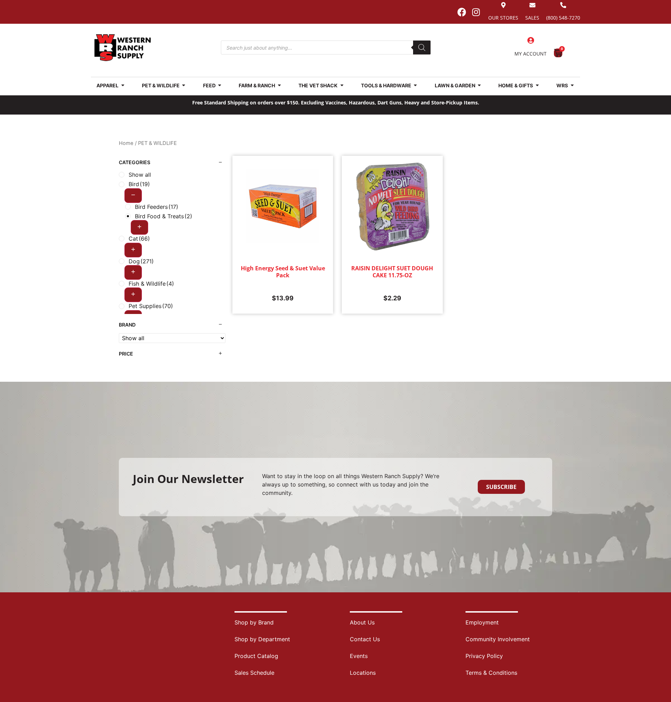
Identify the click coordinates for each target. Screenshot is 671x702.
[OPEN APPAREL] (122, 85)
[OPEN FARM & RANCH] (279, 85)
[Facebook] (461, 12)
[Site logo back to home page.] (122, 47)
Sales (532, 17)
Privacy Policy (484, 655)
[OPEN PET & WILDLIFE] (183, 85)
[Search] (422, 47)
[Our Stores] (503, 5)
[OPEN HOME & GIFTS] (537, 85)
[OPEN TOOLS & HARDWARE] (415, 85)
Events (359, 655)
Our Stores (503, 17)
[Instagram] (476, 12)
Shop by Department (262, 639)
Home (126, 143)
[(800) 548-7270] (563, 5)
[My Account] (530, 40)
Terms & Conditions (491, 672)
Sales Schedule (254, 672)
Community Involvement (498, 639)
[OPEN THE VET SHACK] (341, 85)
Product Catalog (256, 655)
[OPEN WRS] (572, 85)
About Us (362, 622)
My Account (530, 53)
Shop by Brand (254, 622)
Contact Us (365, 639)
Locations (363, 672)
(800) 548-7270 (563, 17)
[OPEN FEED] (219, 85)
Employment (482, 622)
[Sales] (532, 5)
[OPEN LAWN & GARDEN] (479, 85)
